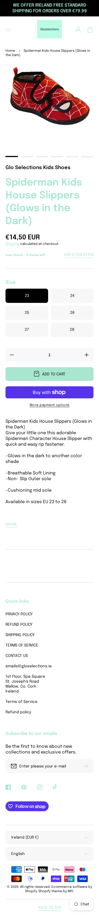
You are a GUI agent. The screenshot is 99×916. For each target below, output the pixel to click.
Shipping (12, 244)
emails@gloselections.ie (26, 666)
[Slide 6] (87, 156)
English (18, 854)
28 (72, 330)
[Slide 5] (72, 156)
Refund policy (18, 712)
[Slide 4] (57, 156)
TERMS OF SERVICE (22, 645)
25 (27, 313)
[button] (8, 30)
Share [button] (11, 524)
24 (72, 296)
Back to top (49, 908)
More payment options (50, 405)
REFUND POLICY (19, 625)
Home (10, 51)
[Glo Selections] (49, 30)
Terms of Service (21, 702)
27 (27, 330)
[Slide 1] (12, 156)
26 (72, 313)
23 (27, 296)
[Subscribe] (87, 766)
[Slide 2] (27, 156)
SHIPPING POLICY (20, 635)
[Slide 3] (42, 156)
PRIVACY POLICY (19, 614)
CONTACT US (17, 656)
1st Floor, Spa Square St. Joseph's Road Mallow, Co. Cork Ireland (25, 684)
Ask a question (79, 255)
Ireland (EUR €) (24, 837)
